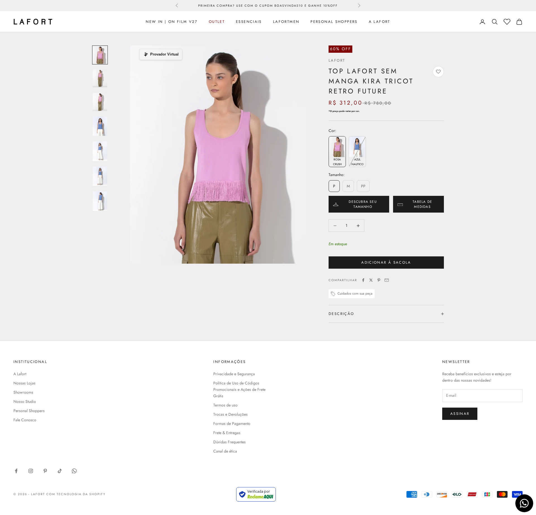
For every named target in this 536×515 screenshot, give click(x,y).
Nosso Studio (24, 401)
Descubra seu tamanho (363, 204)
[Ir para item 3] (100, 101)
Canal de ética (225, 451)
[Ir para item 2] (100, 78)
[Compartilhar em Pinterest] (379, 280)
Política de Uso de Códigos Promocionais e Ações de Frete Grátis (239, 389)
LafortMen (286, 21)
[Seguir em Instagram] (31, 471)
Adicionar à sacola (386, 262)
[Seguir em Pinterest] (45, 471)
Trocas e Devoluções (230, 414)
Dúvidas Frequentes (229, 442)
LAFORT (337, 60)
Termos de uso (225, 405)
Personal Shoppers (333, 21)
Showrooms (23, 392)
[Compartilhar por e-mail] (386, 280)
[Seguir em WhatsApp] (74, 471)
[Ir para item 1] (100, 54)
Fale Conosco (24, 420)
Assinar (459, 413)
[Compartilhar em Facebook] (363, 280)
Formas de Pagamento (231, 423)
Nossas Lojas (24, 383)
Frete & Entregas (226, 432)
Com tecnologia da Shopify (76, 494)
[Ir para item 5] (100, 151)
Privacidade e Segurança (234, 374)
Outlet (217, 21)
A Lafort (379, 21)
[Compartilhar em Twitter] (371, 280)
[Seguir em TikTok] (60, 471)
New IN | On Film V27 (172, 21)
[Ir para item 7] (100, 201)
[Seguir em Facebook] (16, 471)
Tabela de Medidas (422, 204)
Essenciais (249, 21)
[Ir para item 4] (100, 126)
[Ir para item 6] (100, 176)
